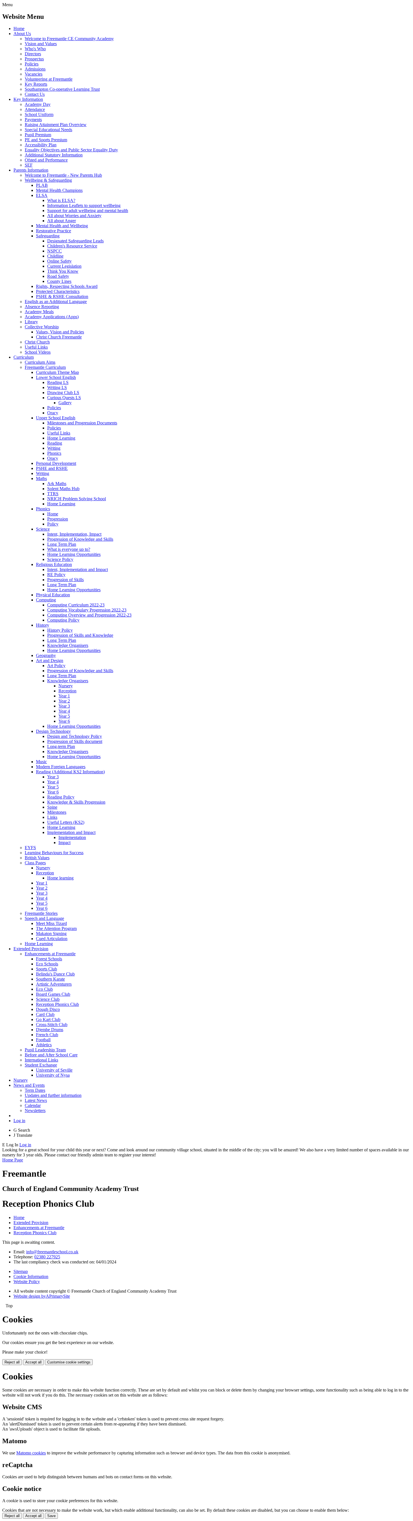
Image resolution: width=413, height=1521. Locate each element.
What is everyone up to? (68, 549)
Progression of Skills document (74, 741)
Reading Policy (60, 797)
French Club (47, 1034)
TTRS (52, 493)
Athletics (44, 1044)
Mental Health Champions (59, 190)
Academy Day (38, 104)
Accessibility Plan (40, 144)
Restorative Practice (53, 230)
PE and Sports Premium (46, 139)
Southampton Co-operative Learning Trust (62, 89)
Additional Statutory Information (54, 155)
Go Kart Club (48, 1019)
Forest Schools (49, 958)
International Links (41, 1060)
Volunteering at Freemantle (48, 79)
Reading (54, 443)
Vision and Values (41, 43)
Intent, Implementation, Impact (74, 534)
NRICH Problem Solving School (76, 498)
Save (51, 1516)
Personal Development (56, 463)
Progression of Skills (65, 579)
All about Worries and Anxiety (74, 215)
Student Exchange (41, 1065)
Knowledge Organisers (67, 645)
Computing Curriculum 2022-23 (76, 605)
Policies (31, 64)
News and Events (29, 1085)
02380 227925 (47, 1256)
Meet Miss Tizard (51, 923)
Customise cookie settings (68, 1362)
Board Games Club (53, 994)
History (42, 625)
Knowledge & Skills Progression (76, 802)
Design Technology (53, 731)
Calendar (33, 1105)
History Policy (60, 630)
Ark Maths (56, 483)
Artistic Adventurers (54, 984)
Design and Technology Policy (74, 736)
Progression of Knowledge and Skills (80, 539)
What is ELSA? (61, 200)
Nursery (65, 685)
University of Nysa (53, 1075)
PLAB (42, 185)
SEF (29, 165)
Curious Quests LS (64, 397)
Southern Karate (50, 979)
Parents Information (30, 170)
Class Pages (35, 862)
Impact (64, 842)
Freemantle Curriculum (45, 367)
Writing (53, 448)
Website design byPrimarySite (41, 1296)
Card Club (45, 1014)
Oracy (52, 412)
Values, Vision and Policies (60, 331)
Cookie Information (30, 1276)
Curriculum (23, 357)
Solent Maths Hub (63, 488)
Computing (46, 599)
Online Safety (59, 261)
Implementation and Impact (71, 832)
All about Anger (61, 220)
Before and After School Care (51, 1054)
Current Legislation (64, 266)
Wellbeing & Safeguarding (48, 180)
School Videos (38, 352)
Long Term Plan (61, 544)
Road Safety (58, 276)
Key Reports (36, 84)
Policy (52, 524)
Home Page (12, 1160)
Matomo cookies (31, 1452)
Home (18, 28)
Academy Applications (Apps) (52, 316)
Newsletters (35, 1110)
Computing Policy (63, 620)
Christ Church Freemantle (59, 337)
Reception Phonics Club (57, 1004)
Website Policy (26, 1281)
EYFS (30, 847)
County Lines (59, 281)
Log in (19, 1120)
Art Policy (56, 665)
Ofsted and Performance (46, 160)
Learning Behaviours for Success (54, 852)
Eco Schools (47, 963)
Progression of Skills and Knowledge (80, 635)
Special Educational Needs (48, 129)
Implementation (72, 837)
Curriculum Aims (40, 362)
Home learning (60, 878)
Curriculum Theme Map (57, 372)
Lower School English (56, 377)
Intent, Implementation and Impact (77, 569)
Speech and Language (44, 918)
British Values (37, 857)
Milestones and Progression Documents (82, 422)
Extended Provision (30, 948)
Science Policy (60, 559)
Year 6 (64, 721)
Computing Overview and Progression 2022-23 (89, 615)
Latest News (36, 1100)
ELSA (41, 195)
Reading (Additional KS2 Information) (70, 771)
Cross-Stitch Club (51, 1024)
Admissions (35, 69)
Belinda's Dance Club (55, 974)
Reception (67, 690)
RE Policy (56, 574)
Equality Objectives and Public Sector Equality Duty (71, 149)
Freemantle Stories (41, 913)
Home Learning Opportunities (74, 554)
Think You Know (62, 271)
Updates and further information (53, 1095)
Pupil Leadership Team (45, 1049)
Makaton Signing (51, 933)
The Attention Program (56, 928)
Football (43, 1039)
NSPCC (54, 251)
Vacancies (33, 74)
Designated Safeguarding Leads (75, 240)
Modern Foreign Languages (60, 766)
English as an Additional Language (56, 301)
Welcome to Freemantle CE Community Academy (69, 38)
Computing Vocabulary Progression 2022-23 (86, 610)
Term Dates (35, 1090)
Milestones (56, 812)
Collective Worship (42, 326)
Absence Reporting (42, 306)
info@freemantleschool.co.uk (52, 1251)
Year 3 (64, 706)
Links (52, 817)
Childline (55, 256)
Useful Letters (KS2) (65, 822)
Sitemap (20, 1271)
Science (43, 529)
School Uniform (39, 114)
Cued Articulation (51, 938)
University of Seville (54, 1070)
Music (41, 761)
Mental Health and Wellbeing (62, 225)
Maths (41, 478)
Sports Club (46, 969)
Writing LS (57, 387)
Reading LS (58, 382)
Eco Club (44, 989)
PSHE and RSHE (52, 468)
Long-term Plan (61, 746)
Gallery (65, 402)
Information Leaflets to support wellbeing (84, 205)
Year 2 (64, 701)
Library (31, 321)
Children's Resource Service (72, 246)
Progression (57, 519)
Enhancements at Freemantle (50, 953)
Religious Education (54, 564)
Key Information (28, 99)
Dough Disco (48, 1009)
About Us (22, 33)
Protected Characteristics (58, 291)
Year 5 (64, 716)
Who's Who (35, 48)
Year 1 (64, 696)
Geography (46, 655)
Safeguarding (48, 235)
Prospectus (34, 58)
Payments (33, 119)
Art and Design (49, 660)
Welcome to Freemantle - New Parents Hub (63, 175)
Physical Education (53, 594)
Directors (33, 53)
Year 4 (64, 711)
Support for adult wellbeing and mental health (87, 210)
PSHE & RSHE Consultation (62, 296)
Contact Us (35, 94)
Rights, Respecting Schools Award (66, 286)
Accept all (33, 1362)
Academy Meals (39, 311)
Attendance (35, 109)
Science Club (48, 999)
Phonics (54, 453)
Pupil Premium (38, 134)
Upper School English (55, 417)
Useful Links (36, 347)
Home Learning (61, 438)
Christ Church (37, 342)
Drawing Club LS (63, 392)
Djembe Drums (49, 1029)
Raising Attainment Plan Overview (56, 124)
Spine (52, 807)
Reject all (12, 1362)
